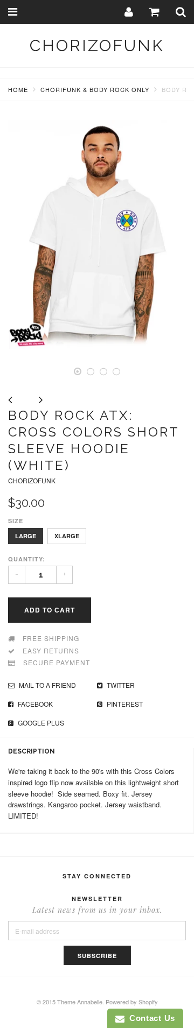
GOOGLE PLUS (40, 722)
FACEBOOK (34, 703)
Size (15, 521)
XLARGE (66, 536)
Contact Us (149, 1018)
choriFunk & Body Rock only (94, 89)
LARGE (25, 536)
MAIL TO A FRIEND (46, 684)
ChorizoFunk (97, 45)
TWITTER (120, 684)
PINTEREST (124, 703)
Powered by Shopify (132, 1001)
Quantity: (26, 559)
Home (18, 89)
